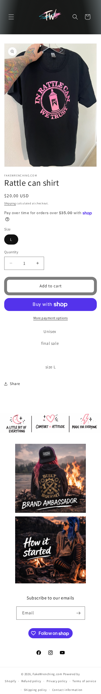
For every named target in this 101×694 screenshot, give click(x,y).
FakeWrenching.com (47, 674)
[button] (11, 17)
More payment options (50, 318)
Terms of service (84, 681)
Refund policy (31, 681)
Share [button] (15, 383)
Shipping (10, 203)
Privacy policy (57, 681)
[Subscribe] (78, 613)
